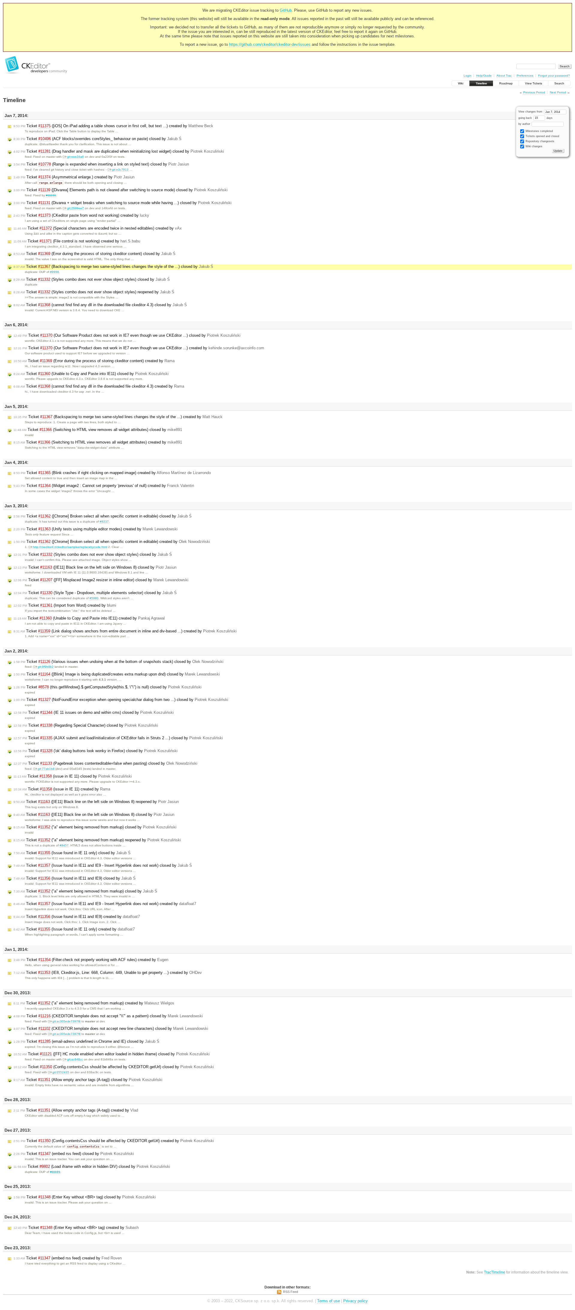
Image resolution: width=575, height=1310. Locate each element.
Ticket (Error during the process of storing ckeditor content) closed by (94, 253)
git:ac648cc (75, 1059)
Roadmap (506, 83)
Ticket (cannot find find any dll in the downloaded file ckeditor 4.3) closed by (100, 305)
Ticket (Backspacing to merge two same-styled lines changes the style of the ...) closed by (113, 266)
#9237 (104, 521)
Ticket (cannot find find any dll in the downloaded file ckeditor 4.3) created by (98, 386)
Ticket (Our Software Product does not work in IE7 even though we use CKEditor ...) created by (138, 348)
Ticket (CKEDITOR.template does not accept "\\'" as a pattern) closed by (108, 1016)
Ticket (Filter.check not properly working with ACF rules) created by (90, 959)
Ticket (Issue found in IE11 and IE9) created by (76, 916)
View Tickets (533, 83)
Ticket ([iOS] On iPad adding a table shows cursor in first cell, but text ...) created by (113, 126)
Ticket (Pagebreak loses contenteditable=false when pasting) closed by (105, 763)
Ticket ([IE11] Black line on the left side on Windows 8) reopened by (96, 801)
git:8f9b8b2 (46, 666)
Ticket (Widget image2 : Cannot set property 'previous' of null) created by (103, 485)
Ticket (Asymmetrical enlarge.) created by (73, 177)
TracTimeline (494, 1272)
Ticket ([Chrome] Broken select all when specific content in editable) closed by (102, 516)
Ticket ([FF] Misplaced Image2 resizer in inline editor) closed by (100, 580)
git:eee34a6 (75, 156)
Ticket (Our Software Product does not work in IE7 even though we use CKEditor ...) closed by (126, 335)
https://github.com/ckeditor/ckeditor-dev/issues (270, 44)
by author (524, 123)
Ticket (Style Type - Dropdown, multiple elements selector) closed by (95, 593)
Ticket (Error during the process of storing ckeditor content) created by (94, 361)
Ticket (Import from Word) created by (64, 605)
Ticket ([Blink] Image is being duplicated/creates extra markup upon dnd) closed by (116, 674)
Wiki (460, 83)
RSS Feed (290, 1292)
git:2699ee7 (75, 208)
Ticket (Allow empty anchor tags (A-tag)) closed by (87, 1079)
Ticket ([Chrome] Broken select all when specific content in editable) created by (111, 541)
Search (559, 83)
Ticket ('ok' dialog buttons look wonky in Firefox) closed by (95, 751)
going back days (535, 117)
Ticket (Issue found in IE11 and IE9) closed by (74, 878)
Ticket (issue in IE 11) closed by (72, 776)
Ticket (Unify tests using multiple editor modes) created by (95, 529)
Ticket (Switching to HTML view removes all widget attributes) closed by (97, 429)
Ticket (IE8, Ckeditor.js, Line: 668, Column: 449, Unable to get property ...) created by (107, 972)
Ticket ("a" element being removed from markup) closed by (94, 827)
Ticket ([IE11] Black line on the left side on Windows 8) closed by (94, 567)
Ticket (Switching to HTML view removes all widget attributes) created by (97, 442)
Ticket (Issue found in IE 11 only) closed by (72, 853)
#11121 (55, 1172)
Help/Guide (484, 75)
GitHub (286, 10)
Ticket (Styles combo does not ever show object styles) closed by (91, 279)
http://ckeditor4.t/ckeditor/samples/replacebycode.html (70, 547)
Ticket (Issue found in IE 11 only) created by (74, 929)
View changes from (530, 111)
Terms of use (328, 1301)
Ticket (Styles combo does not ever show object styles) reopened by (93, 292)
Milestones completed (539, 131)
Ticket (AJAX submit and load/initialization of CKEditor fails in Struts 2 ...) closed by (118, 738)
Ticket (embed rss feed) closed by (73, 1153)
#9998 (54, 272)
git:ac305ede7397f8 (66, 1021)
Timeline (481, 83)
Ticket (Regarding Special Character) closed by (85, 725)
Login (467, 75)
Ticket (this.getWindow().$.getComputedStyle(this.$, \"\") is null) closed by (107, 687)
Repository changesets (539, 141)
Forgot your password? (554, 75)
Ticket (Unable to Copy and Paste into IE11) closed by (91, 373)
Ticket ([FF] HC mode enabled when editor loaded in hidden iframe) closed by (111, 1054)
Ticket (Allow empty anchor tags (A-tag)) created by (75, 1110)
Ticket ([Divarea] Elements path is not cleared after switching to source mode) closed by (120, 190)
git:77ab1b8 (46, 768)
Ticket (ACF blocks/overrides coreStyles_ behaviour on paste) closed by (97, 138)
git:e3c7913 (120, 169)
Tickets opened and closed (542, 136)
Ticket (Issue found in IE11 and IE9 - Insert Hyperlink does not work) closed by (102, 865)
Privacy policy (355, 1301)
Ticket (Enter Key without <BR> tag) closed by (84, 1197)
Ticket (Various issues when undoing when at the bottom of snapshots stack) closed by (118, 661)
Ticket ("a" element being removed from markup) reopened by (97, 840)
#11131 (51, 195)
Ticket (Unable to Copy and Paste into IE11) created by (89, 618)
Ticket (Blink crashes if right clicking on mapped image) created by (112, 472)
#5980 (94, 598)
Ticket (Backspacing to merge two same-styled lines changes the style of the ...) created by (118, 417)
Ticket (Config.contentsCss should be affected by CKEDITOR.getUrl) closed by (113, 1067)
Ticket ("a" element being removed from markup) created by (93, 1003)
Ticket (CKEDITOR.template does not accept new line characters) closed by (110, 1028)
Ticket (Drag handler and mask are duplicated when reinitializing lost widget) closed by (118, 151)
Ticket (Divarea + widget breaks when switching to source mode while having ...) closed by (122, 203)
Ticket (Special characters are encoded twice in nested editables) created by (97, 228)
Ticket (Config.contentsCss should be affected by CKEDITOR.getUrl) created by (113, 1141)
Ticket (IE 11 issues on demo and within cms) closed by (93, 712)
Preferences (525, 75)
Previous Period (534, 92)
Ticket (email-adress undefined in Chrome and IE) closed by (86, 1041)
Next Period (558, 92)
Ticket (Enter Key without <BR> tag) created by (76, 1227)
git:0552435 (60, 1072)
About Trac (504, 75)
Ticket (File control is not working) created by (76, 241)
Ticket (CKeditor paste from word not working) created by (81, 215)
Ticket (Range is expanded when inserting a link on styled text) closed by (101, 164)
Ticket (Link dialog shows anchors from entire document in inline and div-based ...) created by (125, 631)
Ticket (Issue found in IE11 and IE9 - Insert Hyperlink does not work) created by (104, 903)
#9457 (64, 845)
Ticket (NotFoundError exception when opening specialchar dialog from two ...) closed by (120, 699)
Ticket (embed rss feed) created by (67, 1258)
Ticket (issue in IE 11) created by (61, 789)
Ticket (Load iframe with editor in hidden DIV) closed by (91, 1166)
